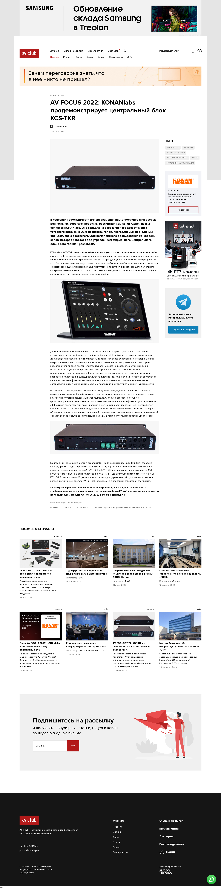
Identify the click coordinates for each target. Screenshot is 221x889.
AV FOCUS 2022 (173, 148)
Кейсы (79, 57)
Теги (131, 57)
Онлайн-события (73, 50)
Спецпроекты (116, 57)
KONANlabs (188, 148)
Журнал (54, 50)
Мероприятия (95, 50)
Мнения (67, 57)
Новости (54, 57)
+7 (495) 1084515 (29, 846)
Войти (170, 852)
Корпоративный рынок (177, 158)
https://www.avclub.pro (71, 502)
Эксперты (113, 50)
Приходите (118, 494)
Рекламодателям (169, 50)
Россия (195, 158)
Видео (101, 57)
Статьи (90, 57)
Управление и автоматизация (180, 163)
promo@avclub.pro (29, 850)
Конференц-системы (176, 153)
